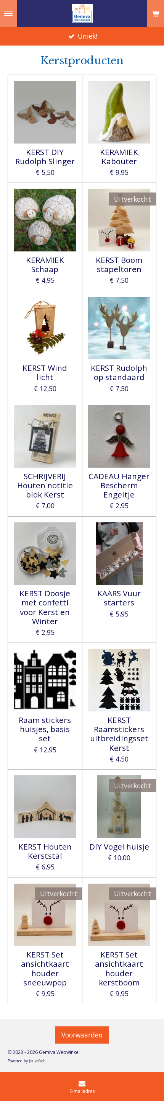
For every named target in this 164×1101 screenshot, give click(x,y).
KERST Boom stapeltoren (119, 264)
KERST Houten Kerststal (45, 851)
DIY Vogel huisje (119, 846)
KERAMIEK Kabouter (119, 156)
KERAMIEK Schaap (45, 264)
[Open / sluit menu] (8, 13)
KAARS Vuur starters (119, 598)
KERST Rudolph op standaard (119, 372)
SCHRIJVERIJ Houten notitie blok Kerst (45, 485)
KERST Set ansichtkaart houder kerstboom (119, 968)
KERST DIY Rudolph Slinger (45, 156)
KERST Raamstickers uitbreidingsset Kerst (119, 733)
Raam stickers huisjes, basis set (45, 729)
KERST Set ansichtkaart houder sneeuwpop (45, 968)
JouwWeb (37, 1060)
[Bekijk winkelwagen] (155, 13)
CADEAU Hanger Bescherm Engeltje (119, 485)
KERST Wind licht (45, 372)
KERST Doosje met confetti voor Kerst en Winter (44, 607)
